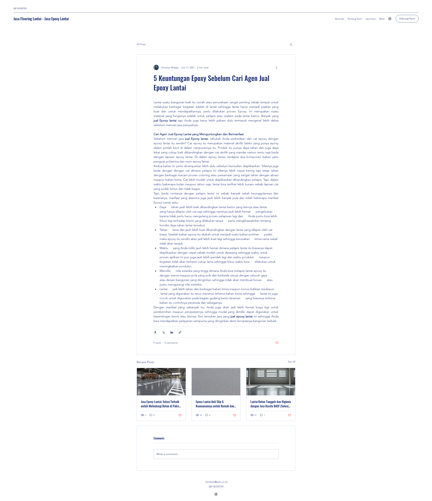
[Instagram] (390, 18)
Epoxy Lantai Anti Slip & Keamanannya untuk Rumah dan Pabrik (215, 403)
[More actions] (276, 67)
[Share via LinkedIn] (171, 332)
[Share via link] (180, 332)
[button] (291, 44)
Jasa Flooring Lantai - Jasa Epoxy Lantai (41, 18)
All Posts (141, 44)
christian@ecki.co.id (216, 481)
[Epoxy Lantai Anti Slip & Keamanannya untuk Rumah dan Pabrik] (216, 381)
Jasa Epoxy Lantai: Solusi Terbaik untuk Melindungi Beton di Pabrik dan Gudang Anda (160, 403)
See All (291, 361)
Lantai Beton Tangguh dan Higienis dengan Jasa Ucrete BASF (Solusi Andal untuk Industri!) (270, 403)
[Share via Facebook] (155, 332)
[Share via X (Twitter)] (163, 332)
